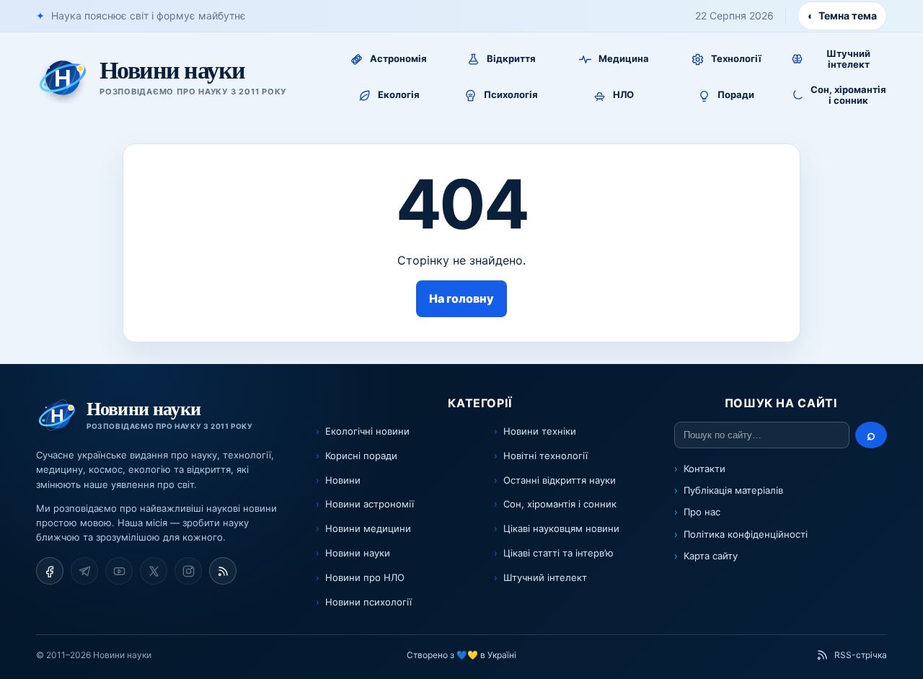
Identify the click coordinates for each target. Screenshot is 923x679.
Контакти (704, 468)
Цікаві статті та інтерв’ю (558, 553)
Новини (343, 480)
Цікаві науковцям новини (561, 528)
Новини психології (368, 602)
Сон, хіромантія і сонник (560, 504)
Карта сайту (711, 556)
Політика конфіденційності (746, 534)
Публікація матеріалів (733, 490)
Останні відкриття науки (559, 480)
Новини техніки (539, 431)
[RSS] (223, 571)
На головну (461, 298)
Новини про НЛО (365, 577)
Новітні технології (545, 455)
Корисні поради (361, 455)
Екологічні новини (367, 431)
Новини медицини (368, 528)
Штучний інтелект (545, 577)
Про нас (702, 512)
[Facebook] (49, 571)
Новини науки (357, 553)
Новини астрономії (369, 504)
